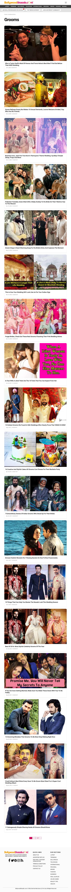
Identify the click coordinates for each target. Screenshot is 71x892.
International (55, 864)
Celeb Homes (54, 879)
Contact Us (36, 868)
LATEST (7, 6)
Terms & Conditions (39, 863)
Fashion (53, 871)
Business (53, 874)
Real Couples (54, 876)
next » (38, 838)
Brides (52, 869)
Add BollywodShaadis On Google (13, 10)
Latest (52, 855)
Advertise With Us (38, 857)
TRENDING (13, 6)
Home (5, 14)
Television (53, 862)
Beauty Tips (54, 881)
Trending (53, 857)
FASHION (58, 6)
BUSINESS (64, 6)
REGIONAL (46, 6)
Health (52, 884)
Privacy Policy (38, 866)
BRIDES (52, 6)
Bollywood (54, 859)
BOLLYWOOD (21, 6)
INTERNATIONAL (37, 6)
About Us (36, 855)
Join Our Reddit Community (51, 10)
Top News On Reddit (33, 10)
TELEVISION (29, 6)
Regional (53, 867)
